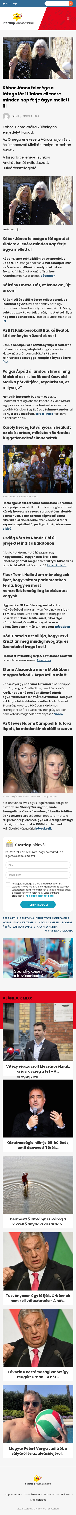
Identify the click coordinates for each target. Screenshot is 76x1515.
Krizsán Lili (29, 922)
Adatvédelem (32, 1494)
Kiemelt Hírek (31, 116)
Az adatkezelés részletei (40, 895)
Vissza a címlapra (60, 930)
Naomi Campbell (50, 922)
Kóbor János (12, 922)
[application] (38, 958)
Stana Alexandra (45, 927)
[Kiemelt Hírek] (20, 18)
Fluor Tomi (43, 918)
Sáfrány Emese (22, 927)
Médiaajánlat (38, 1499)
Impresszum (12, 1494)
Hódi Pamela (60, 918)
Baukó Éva (27, 918)
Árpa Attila (11, 918)
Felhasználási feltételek (57, 1494)
